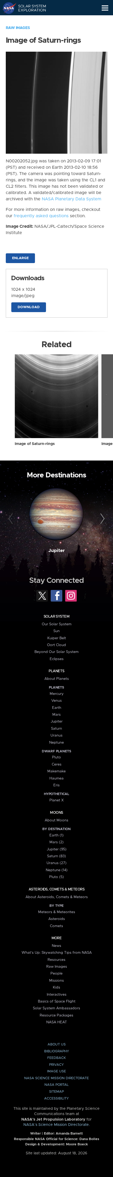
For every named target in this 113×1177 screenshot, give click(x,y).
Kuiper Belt (56, 638)
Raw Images (18, 28)
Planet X (56, 800)
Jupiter (56, 550)
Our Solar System (56, 624)
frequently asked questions (41, 216)
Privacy (56, 1065)
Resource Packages (56, 1015)
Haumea (56, 778)
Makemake (56, 771)
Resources (56, 960)
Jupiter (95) (56, 849)
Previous (11, 519)
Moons (56, 813)
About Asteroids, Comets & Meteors (56, 897)
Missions (56, 980)
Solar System (56, 616)
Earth (56, 708)
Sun (56, 631)
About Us (57, 1044)
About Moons (56, 820)
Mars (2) (56, 842)
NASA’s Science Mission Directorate (56, 1125)
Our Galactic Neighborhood (29, 20)
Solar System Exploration (29, 8)
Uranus (56, 735)
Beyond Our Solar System (56, 652)
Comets (56, 926)
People (56, 973)
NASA (7, 8)
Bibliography (56, 1051)
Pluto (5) (56, 877)
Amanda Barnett (69, 1133)
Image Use (56, 1071)
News (56, 946)
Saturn (56, 728)
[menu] (105, 8)
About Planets (56, 679)
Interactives (56, 994)
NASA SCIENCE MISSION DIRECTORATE (56, 1078)
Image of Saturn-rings (35, 444)
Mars (56, 714)
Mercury (57, 694)
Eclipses (57, 659)
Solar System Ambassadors (56, 1008)
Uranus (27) (56, 863)
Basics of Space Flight (56, 1001)
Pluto (56, 757)
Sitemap (56, 1091)
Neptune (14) (57, 870)
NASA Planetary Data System (71, 199)
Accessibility (56, 1098)
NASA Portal (56, 1085)
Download (29, 307)
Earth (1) (56, 835)
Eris (56, 785)
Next (101, 519)
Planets (56, 671)
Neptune (56, 742)
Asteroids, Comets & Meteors (56, 889)
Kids (56, 987)
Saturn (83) (56, 856)
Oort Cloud (56, 645)
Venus (56, 701)
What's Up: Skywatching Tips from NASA (57, 953)
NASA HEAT (56, 1022)
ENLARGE (20, 258)
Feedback (56, 1058)
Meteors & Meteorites (56, 912)
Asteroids (56, 919)
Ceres (56, 764)
